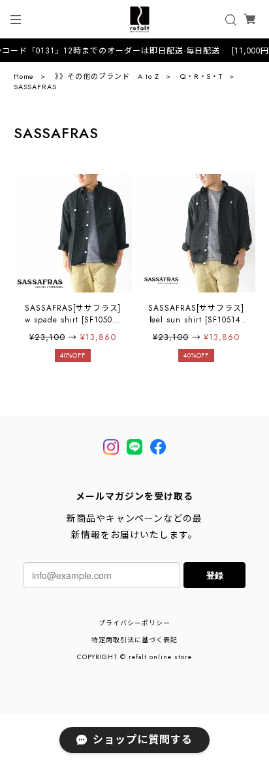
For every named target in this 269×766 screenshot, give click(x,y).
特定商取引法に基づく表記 (134, 640)
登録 (214, 575)
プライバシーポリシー (134, 623)
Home (24, 76)
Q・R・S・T (201, 76)
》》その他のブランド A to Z (107, 76)
